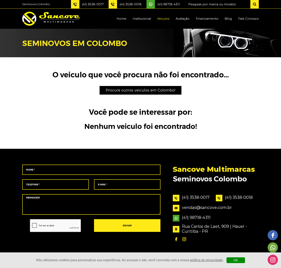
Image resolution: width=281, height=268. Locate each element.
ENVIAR (127, 225)
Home (121, 19)
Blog (228, 19)
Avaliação (182, 19)
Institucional (142, 19)
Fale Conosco (248, 19)
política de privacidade (206, 260)
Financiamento (207, 19)
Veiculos (163, 19)
